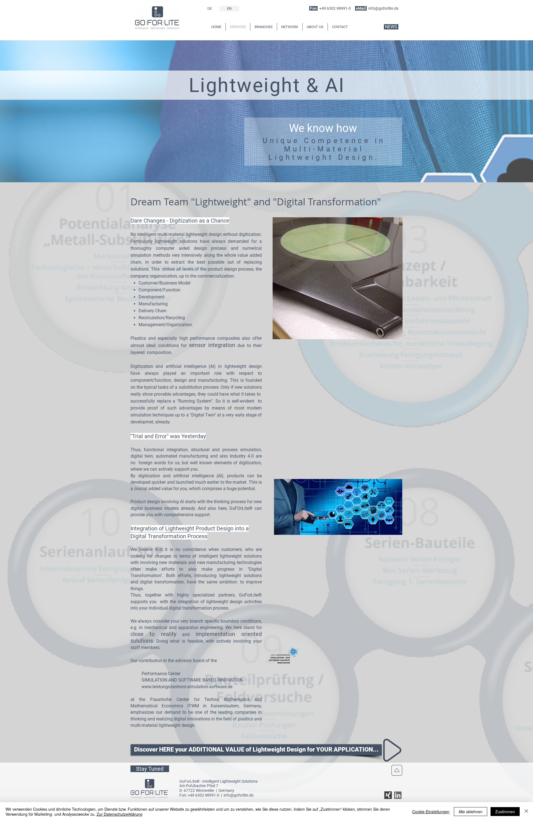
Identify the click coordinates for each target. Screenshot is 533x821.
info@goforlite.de (383, 8)
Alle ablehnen (470, 811)
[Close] (526, 812)
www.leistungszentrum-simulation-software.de (187, 686)
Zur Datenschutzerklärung (119, 814)
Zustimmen (505, 811)
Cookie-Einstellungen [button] (430, 811)
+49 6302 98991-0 (335, 8)
